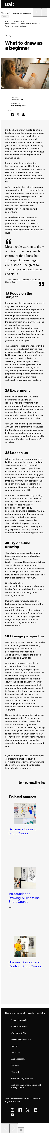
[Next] (13, 1128)
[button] (37, 12)
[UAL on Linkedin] (35, 1110)
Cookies (14, 1046)
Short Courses (10, 24)
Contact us (15, 1052)
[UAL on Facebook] (20, 1110)
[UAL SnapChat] (23, 114)
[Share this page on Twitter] (18, 114)
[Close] (21, 1130)
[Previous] (5, 1128)
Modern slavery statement (22, 1078)
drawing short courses (22, 768)
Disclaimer (15, 1065)
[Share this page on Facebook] (12, 114)
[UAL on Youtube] (12, 1114)
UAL (7, 22)
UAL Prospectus (18, 1059)
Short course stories (29, 24)
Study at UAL (19, 22)
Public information (19, 1026)
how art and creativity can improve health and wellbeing (24, 154)
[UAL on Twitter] (28, 1110)
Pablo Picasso (12, 600)
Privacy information (19, 1020)
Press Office (16, 1072)
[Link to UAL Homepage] (9, 4)
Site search (6, 13)
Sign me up (39, 789)
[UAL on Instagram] (12, 1110)
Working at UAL (18, 1033)
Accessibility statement (21, 1039)
